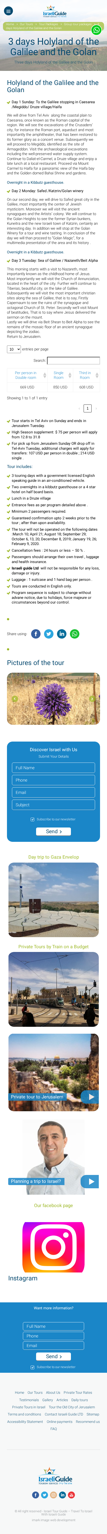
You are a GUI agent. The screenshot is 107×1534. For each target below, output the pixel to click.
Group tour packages (78, 24)
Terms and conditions (24, 1414)
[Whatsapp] (74, 634)
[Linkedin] (61, 634)
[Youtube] (71, 1495)
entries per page (35, 349)
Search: (40, 360)
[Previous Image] (92, 699)
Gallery (47, 1400)
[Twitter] (49, 634)
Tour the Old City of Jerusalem (72, 1407)
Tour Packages (48, 24)
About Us (53, 1393)
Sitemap (93, 1414)
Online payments (59, 1422)
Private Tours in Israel (28, 1407)
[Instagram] (53, 1495)
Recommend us (88, 1422)
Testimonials (29, 1400)
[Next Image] (15, 699)
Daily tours (79, 1400)
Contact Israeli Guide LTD (64, 1414)
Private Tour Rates (78, 1393)
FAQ (54, 1429)
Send (52, 831)
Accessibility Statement (25, 1422)
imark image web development (53, 1520)
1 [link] (88, 408)
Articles (62, 1400)
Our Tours (26, 24)
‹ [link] (79, 408)
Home (10, 24)
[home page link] (54, 16)
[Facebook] (36, 634)
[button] (44, 375)
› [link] (96, 408)
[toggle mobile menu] (8, 10)
